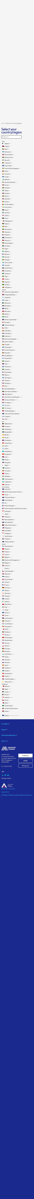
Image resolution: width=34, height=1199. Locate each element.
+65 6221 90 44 (7, 766)
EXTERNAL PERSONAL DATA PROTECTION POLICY (16, 795)
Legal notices (5, 792)
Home (3, 123)
